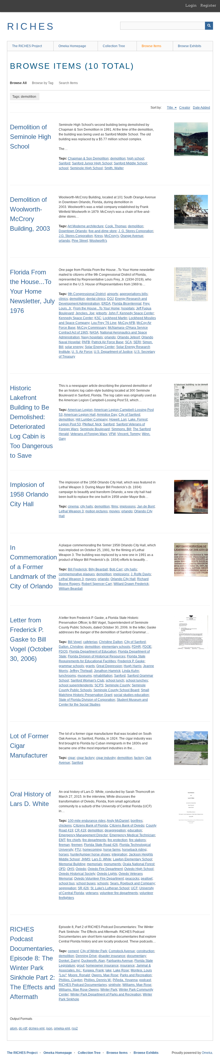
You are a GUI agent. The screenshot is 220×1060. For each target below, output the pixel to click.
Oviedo (81, 869)
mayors (90, 579)
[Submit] (209, 26)
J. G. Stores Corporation (135, 231)
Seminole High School (86, 168)
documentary (136, 956)
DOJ (110, 299)
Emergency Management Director (83, 835)
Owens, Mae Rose (104, 975)
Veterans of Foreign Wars (88, 434)
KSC (97, 318)
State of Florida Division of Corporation (87, 700)
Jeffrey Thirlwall (80, 671)
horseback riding (134, 849)
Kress (98, 236)
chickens (65, 825)
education (134, 830)
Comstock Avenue (122, 951)
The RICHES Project (27, 46)
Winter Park (108, 989)
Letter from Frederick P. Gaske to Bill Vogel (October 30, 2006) (31, 639)
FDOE (146, 647)
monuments (112, 864)
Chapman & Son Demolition (88, 158)
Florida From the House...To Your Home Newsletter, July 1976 (32, 291)
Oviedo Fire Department (105, 869)
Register (208, 5)
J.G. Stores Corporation (76, 236)
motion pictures (96, 511)
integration (119, 854)
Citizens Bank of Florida (90, 825)
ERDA (106, 303)
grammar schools (71, 666)
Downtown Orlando (73, 231)
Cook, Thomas (115, 226)
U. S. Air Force (82, 352)
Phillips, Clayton (70, 980)
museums (85, 675)
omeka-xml (62, 1028)
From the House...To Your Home (96, 308)
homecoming (92, 849)
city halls (86, 506)
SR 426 (83, 888)
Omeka (207, 1053)
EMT (62, 840)
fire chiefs (74, 840)
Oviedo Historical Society (77, 874)
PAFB (86, 342)
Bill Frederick (77, 569)
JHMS (85, 859)
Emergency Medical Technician (132, 835)
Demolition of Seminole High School (30, 136)
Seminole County (117, 685)
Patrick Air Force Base (107, 342)
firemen (76, 845)
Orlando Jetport (128, 337)
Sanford (64, 163)
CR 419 (80, 830)
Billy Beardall (98, 569)
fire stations (137, 840)
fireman (64, 845)
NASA (94, 332)
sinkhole (114, 985)
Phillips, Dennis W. (97, 980)
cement (73, 951)
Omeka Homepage (72, 46)
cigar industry (106, 758)
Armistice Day (107, 415)
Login (191, 5)
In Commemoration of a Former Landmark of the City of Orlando (33, 567)
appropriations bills (134, 294)
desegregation (115, 830)
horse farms (111, 849)
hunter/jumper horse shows (90, 854)
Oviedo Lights (107, 874)
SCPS (98, 685)
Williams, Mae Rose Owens (79, 989)
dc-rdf (23, 1028)
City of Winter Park (93, 951)
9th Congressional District (86, 294)
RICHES (31, 26)
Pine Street (80, 241)
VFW (112, 434)
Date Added (201, 107)
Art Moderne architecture (86, 226)
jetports (101, 313)
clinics (63, 299)
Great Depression (109, 666)
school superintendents (76, 685)
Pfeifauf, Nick (91, 424)
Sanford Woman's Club (87, 680)
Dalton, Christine (71, 647)
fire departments (94, 840)
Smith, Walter (114, 168)
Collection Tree (114, 46)
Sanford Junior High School (92, 163)
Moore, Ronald (79, 975)
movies (114, 511)
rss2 (75, 1028)
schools (102, 883)
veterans (92, 893)
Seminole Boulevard (95, 429)
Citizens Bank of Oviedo (126, 825)
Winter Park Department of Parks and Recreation (105, 994)
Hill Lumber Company (92, 419)
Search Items (68, 83)
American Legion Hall (80, 415)
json (49, 1028)
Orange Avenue (131, 236)
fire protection (117, 840)
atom (13, 1028)
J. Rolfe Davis (141, 574)
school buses (86, 883)
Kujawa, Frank (93, 970)
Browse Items (151, 46)
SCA (128, 342)
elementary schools (116, 647)
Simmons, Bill (121, 429)
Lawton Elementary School (132, 859)
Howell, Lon (118, 419)
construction (145, 951)
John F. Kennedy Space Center (131, 313)
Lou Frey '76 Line (103, 323)
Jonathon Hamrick (107, 671)
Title (170, 107)
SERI (137, 342)
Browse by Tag (42, 83)
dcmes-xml (37, 1028)
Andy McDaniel (118, 821)
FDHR (136, 647)
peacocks (132, 878)
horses (64, 854)
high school (135, 158)
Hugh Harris (132, 666)
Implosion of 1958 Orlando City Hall (29, 494)
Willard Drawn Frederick (131, 584)
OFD (62, 869)
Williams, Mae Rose (136, 985)
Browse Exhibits (189, 46)
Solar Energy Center (100, 347)
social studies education (131, 695)
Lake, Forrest (137, 419)
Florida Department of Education (92, 651)
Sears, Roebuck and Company (132, 883)
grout (80, 965)
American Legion (80, 410)
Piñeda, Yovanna (125, 980)
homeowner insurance (102, 965)
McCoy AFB (126, 323)
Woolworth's (98, 241)
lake (108, 970)
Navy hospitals (92, 337)
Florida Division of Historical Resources (96, 656)
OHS (70, 869)
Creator (184, 107)
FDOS (63, 651)
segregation (67, 888)
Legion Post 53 (70, 424)
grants (90, 666)
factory (139, 758)
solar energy (74, 347)
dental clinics (95, 299)
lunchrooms (67, 675)
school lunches (137, 680)
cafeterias (90, 642)
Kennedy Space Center (76, 318)
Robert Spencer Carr (97, 584)
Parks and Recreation (136, 975)
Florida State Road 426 (101, 845)
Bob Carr (116, 569)
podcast (145, 980)
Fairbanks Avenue (120, 961)
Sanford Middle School (130, 163)
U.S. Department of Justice (113, 352)
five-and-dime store (103, 231)
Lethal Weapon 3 (71, 511)
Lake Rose (121, 970)
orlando (64, 241)
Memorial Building (72, 864)
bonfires (136, 821)
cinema (73, 506)
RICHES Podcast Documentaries (83, 985)
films (114, 506)
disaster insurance (111, 956)
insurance (127, 965)
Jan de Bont (146, 506)
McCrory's (111, 236)
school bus (67, 883)
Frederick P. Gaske (131, 661)
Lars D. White (101, 859)
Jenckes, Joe (84, 313)
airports (112, 294)
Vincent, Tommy (128, 434)
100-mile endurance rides (86, 821)
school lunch (115, 680)
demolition (118, 158)
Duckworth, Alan (93, 961)
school (63, 168)
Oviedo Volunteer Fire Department (99, 878)
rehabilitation (102, 675)
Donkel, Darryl (69, 961)
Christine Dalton (111, 642)
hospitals (127, 308)
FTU (78, 849)
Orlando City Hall (123, 579)
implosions (127, 506)
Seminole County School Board (116, 690)
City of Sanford (129, 415)
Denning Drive (86, 956)
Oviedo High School (138, 869)
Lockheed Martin (115, 318)
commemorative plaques (77, 574)
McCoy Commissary (91, 328)
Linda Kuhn (130, 671)
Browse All (18, 83)
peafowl (146, 878)
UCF (134, 888)
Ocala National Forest (138, 864)
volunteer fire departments (119, 893)
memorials (94, 864)
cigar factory (85, 758)
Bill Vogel (75, 642)
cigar (71, 758)
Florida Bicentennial (126, 303)
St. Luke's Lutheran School (109, 888)
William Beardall (71, 588)
